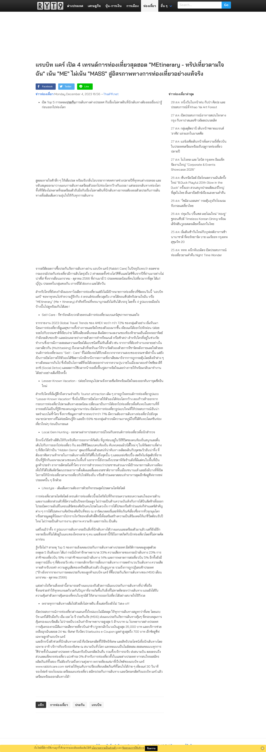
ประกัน (71, 102)
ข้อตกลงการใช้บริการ (133, 747)
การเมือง (132, 6)
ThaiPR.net (111, 94)
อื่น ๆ (164, 6)
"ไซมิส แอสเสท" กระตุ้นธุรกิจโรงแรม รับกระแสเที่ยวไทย (198, 203)
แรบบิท (96, 705)
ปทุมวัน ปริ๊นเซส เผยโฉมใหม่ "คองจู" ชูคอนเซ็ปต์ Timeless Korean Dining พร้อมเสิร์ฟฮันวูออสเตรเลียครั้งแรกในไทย (198, 219)
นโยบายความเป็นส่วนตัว (104, 747)
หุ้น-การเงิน (113, 6)
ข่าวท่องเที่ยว (45, 94)
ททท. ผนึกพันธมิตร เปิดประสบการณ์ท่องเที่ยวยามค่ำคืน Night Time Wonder (199, 252)
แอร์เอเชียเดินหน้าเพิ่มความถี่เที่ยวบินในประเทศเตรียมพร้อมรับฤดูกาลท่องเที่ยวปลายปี (198, 146)
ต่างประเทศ (75, 6)
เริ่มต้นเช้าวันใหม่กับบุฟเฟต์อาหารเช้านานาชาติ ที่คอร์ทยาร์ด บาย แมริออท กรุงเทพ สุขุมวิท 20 (199, 237)
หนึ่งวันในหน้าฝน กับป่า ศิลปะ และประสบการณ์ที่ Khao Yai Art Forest (198, 104)
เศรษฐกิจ (94, 6)
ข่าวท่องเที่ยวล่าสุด (181, 94)
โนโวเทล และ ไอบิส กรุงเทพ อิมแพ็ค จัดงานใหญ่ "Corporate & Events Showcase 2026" (197, 164)
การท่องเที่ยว (59, 705)
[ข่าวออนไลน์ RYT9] (49, 6)
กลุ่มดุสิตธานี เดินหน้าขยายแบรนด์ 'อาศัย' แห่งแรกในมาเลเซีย (197, 130)
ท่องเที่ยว (149, 6)
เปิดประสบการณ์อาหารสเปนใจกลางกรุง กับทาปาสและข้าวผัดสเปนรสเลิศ (198, 117)
